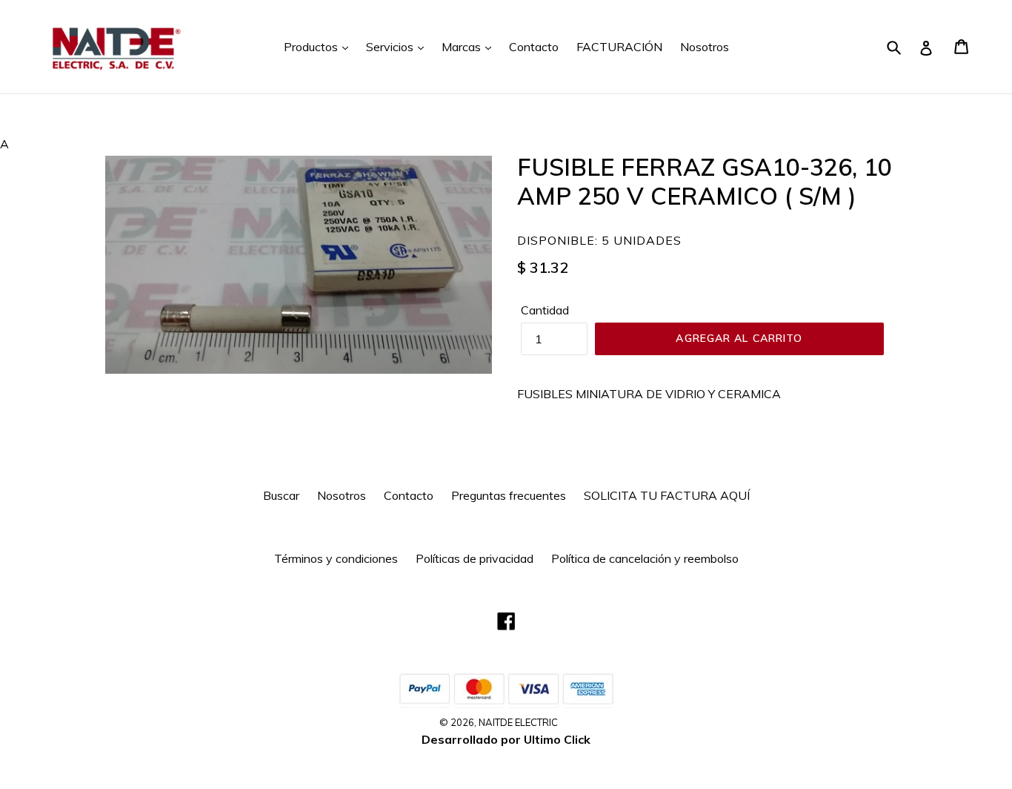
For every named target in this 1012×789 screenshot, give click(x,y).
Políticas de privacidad (474, 558)
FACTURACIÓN (619, 46)
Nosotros (704, 46)
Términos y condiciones (336, 558)
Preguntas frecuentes (508, 495)
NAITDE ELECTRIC (518, 722)
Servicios (391, 46)
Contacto (534, 46)
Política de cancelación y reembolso (645, 558)
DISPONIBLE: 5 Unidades (599, 240)
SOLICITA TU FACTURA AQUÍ (667, 495)
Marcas (463, 46)
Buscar (281, 495)
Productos (312, 46)
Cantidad (545, 310)
